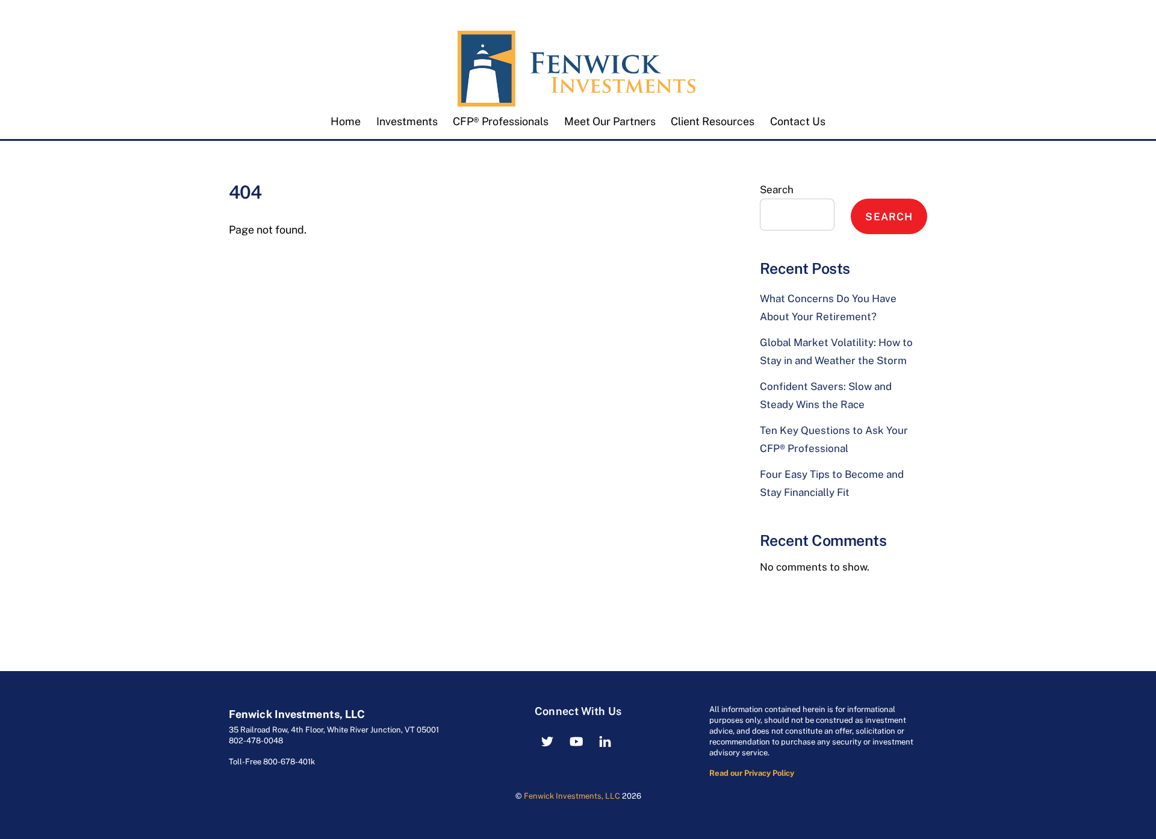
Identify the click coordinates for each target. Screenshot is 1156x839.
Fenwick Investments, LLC (572, 795)
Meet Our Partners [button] (610, 121)
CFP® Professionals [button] (500, 121)
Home (346, 121)
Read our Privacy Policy (751, 773)
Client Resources (712, 121)
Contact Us (797, 121)
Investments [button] (407, 121)
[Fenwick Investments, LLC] (578, 100)
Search (777, 190)
